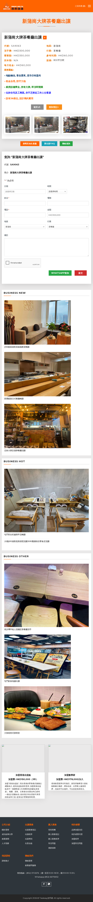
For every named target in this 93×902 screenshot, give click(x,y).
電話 (6, 210)
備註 (6, 235)
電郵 (49, 198)
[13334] (45, 37)
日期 (6, 186)
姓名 (6, 198)
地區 (6, 221)
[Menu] (89, 6)
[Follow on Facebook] (44, 884)
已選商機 (80, 6)
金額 (49, 210)
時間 (49, 186)
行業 (49, 221)
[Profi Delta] (14, 6)
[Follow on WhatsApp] (49, 884)
